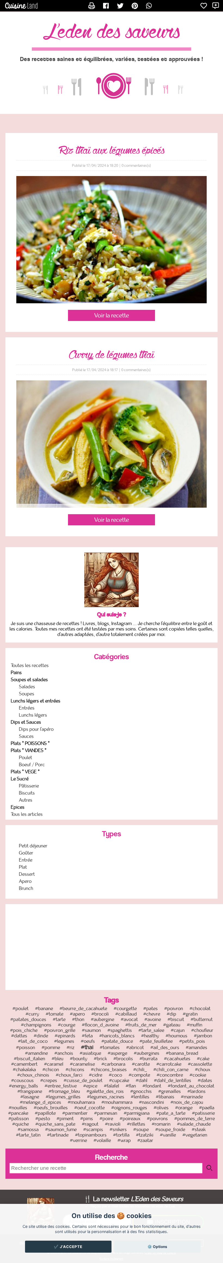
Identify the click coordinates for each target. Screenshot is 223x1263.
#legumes (64, 1041)
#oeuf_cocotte (89, 1107)
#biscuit (176, 1019)
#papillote (45, 1113)
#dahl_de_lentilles (172, 1080)
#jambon (203, 1035)
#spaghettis (119, 1030)
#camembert (24, 1064)
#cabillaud (126, 1014)
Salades (27, 686)
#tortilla (121, 1135)
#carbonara (113, 1064)
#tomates (110, 1047)
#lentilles (140, 1097)
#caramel (53, 1064)
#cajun (178, 1030)
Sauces (26, 736)
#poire (106, 1118)
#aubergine (102, 1019)
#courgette (125, 1008)
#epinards (65, 1035)
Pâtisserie (29, 786)
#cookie (198, 1075)
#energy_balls (23, 1086)
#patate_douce (117, 1041)
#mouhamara (81, 1102)
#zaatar (145, 1140)
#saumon (91, 1030)
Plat (23, 867)
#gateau (171, 1025)
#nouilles (18, 1107)
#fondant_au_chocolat (191, 1086)
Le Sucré (20, 779)
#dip (171, 1014)
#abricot (135, 1047)
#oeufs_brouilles (51, 1107)
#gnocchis (141, 1091)
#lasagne (29, 1097)
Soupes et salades (29, 679)
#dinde (41, 1035)
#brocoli (100, 1014)
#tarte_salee (151, 1030)
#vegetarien (194, 1135)
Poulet (25, 757)
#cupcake (119, 1080)
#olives (161, 1107)
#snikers (118, 1129)
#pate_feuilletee (156, 1041)
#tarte (59, 1019)
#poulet (21, 1008)
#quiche (20, 1124)
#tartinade (58, 1135)
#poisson (25, 1047)
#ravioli (112, 1124)
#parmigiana (137, 1113)
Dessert (27, 874)
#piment (65, 1118)
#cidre (95, 1075)
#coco (115, 1075)
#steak (199, 1129)
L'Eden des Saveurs (111, 32)
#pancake (18, 1113)
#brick (100, 1058)
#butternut (202, 1019)
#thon (78, 1019)
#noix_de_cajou (187, 1102)
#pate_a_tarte (170, 1113)
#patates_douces (28, 1019)
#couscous (22, 1080)
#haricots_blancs (117, 1035)
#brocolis (123, 1058)
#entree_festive (61, 1086)
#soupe (141, 1129)
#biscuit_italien (29, 1058)
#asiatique (90, 1053)
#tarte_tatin (28, 1135)
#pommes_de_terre (194, 1118)
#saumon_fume (61, 1129)
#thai (87, 1047)
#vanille (168, 1135)
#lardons (196, 1091)
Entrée (25, 860)
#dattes (19, 1035)
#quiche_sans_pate (55, 1124)
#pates (150, 1008)
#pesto (42, 1118)
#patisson (18, 1118)
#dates (205, 1080)
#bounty (78, 1058)
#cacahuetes (177, 1058)
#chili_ (140, 1069)
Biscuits (27, 793)
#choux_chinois (33, 1075)
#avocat (129, 1019)
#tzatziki (144, 1135)
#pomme (51, 1047)
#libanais (165, 1097)
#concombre (170, 1075)
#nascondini (151, 1102)
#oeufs (88, 1041)
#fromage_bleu (64, 1091)
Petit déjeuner (33, 846)
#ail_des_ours (164, 1047)
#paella (206, 1107)
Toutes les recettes (30, 665)
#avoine (152, 1019)
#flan (131, 1086)
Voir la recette (111, 315)
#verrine (78, 1140)
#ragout (90, 1124)
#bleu (57, 1058)
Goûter (26, 853)
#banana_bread (182, 1053)
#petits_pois (192, 1041)
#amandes (196, 1047)
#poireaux (130, 1118)
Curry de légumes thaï (111, 355)
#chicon (50, 1069)
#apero (77, 1014)
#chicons (75, 1069)
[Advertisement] (114, 946)
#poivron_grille (59, 1030)
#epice (90, 1086)
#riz (71, 1047)
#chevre (151, 1014)
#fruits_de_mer (141, 1025)
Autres (25, 800)
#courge (66, 1025)
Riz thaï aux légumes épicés (111, 150)
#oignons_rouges (129, 1107)
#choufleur (202, 1030)
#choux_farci (69, 1075)
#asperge (117, 1053)
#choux (202, 1069)
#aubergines (146, 1053)
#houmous (176, 1035)
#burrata (148, 1058)
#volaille (102, 1140)
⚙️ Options (157, 1246)
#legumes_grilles (63, 1097)
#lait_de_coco (33, 1041)
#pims (86, 1118)
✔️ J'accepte (68, 1246)
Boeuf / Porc (32, 764)
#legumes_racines (105, 1097)
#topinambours (91, 1135)
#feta (87, 1035)
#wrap (124, 1140)
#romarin (161, 1124)
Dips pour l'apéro (36, 729)
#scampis (93, 1129)
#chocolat (200, 1008)
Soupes (26, 693)
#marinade (192, 1097)
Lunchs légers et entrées (35, 701)
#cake (203, 1058)
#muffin (194, 1025)
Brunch (26, 888)
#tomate (54, 1014)
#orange (184, 1107)
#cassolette (200, 1064)
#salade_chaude (194, 1124)
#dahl (141, 1080)
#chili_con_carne (170, 1069)
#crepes (48, 1080)
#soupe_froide (170, 1129)
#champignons (36, 1025)
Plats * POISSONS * (30, 743)
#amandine (36, 1053)
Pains (16, 672)
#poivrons (157, 1118)
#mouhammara (116, 1102)
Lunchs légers (33, 715)
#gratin (190, 1014)
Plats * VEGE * (25, 771)
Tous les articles (27, 814)
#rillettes (136, 1124)
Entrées (27, 708)
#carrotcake (168, 1064)
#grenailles (169, 1091)
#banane (44, 1008)
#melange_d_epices (40, 1102)
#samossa (28, 1129)
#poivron (173, 1008)
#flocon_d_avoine (100, 1025)
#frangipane (29, 1091)
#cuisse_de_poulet (83, 1080)
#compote (139, 1075)
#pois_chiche (24, 1030)
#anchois (63, 1053)
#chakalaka (24, 1069)
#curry (32, 1014)
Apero (25, 881)
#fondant (152, 1086)
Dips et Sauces (26, 722)
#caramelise (82, 1064)
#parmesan (105, 1113)
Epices (17, 807)
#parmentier (75, 1113)
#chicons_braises (109, 1069)
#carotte (141, 1064)
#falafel (111, 1086)
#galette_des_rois (105, 1091)
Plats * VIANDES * (29, 750)
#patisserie (203, 1113)
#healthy (150, 1035)
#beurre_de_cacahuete (83, 1008)
